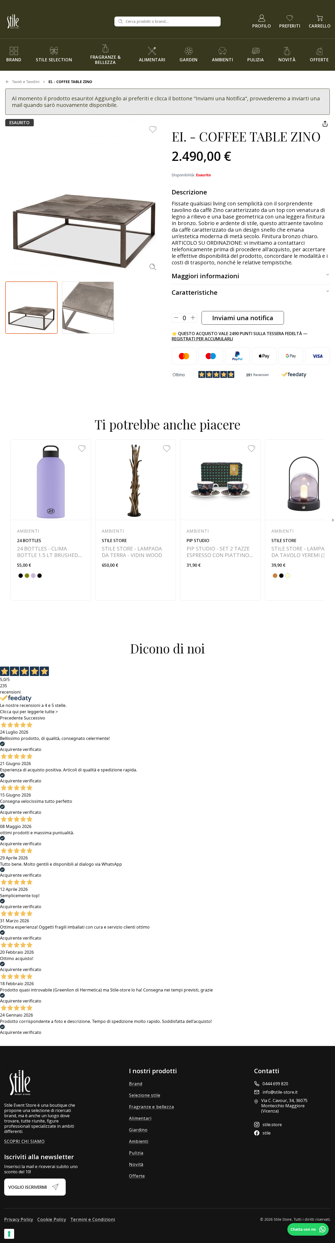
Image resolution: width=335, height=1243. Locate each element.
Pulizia (136, 1152)
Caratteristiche (194, 292)
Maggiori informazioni (205, 275)
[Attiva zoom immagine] (153, 266)
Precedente (11, 718)
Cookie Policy (51, 1219)
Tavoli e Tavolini (26, 81)
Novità (136, 1164)
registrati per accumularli (202, 339)
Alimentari (140, 1118)
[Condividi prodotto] (325, 123)
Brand (135, 1083)
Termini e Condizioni (92, 1219)
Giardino (138, 1129)
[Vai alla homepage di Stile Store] (57, 21)
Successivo (34, 718)
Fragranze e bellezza (151, 1106)
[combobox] (171, 21)
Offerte (137, 1176)
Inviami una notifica (242, 317)
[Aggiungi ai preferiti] (153, 129)
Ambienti (138, 1141)
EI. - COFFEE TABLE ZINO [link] (70, 81)
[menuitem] (14, 55)
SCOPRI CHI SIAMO (24, 1141)
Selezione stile (144, 1095)
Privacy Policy (18, 1219)
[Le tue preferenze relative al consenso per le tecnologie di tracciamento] (9, 1234)
